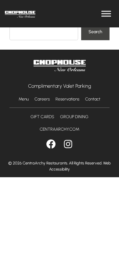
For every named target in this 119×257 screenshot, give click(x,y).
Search (95, 31)
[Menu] (106, 13)
